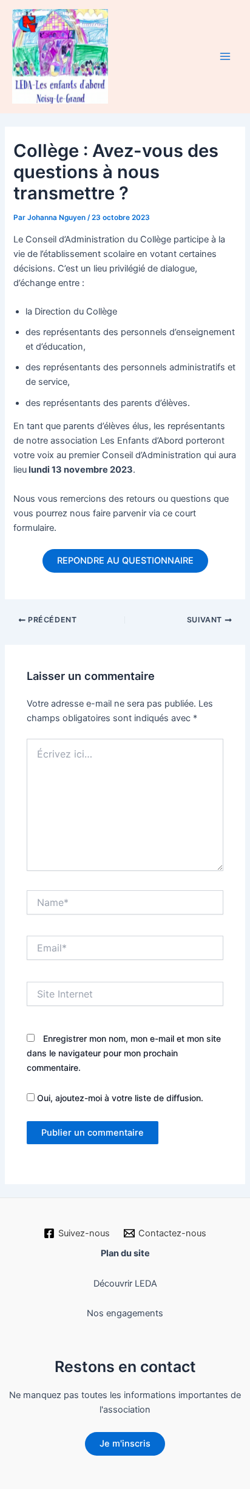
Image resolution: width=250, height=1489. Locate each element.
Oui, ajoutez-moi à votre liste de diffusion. (119, 1098)
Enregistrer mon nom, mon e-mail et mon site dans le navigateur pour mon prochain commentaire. (124, 1053)
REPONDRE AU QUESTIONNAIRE (125, 560)
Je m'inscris (125, 1443)
